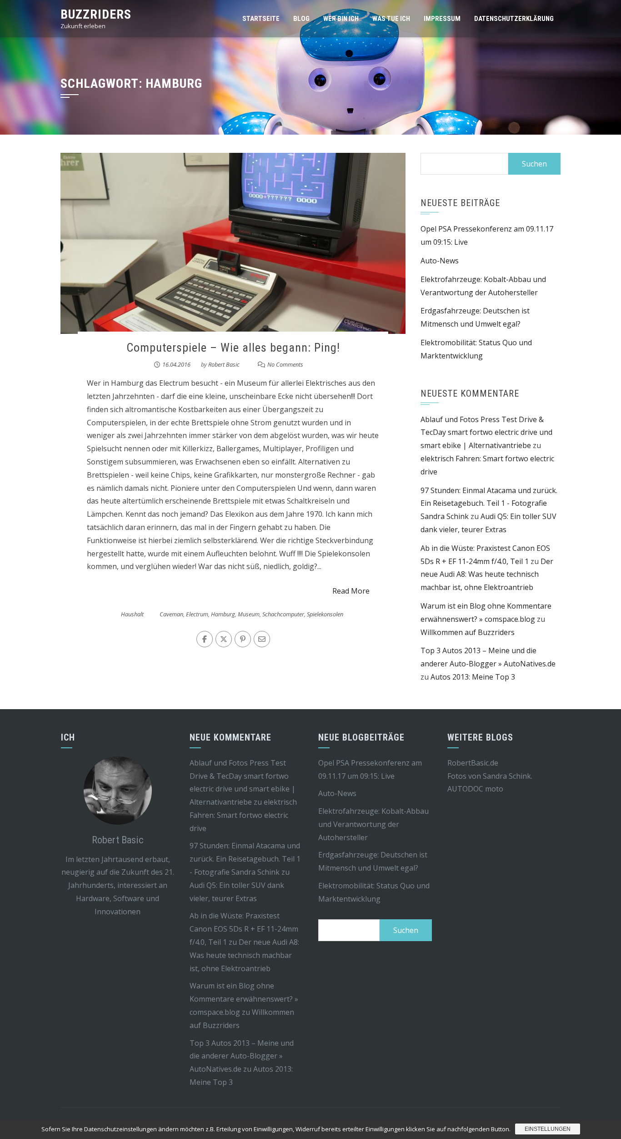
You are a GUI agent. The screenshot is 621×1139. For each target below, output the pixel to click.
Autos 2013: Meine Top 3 (473, 677)
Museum (249, 614)
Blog (301, 19)
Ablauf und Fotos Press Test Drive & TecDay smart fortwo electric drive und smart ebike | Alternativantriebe (486, 432)
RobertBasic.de (472, 763)
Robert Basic (224, 364)
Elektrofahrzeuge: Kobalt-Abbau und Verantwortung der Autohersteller (373, 824)
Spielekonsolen (325, 614)
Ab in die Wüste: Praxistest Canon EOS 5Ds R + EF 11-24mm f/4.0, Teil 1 (244, 929)
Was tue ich (391, 19)
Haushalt (132, 614)
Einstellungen (548, 1129)
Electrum (197, 614)
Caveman (171, 614)
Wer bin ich (341, 19)
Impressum (442, 19)
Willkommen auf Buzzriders (468, 632)
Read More (351, 591)
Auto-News (440, 261)
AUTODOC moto (475, 789)
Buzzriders (95, 14)
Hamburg (223, 614)
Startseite (261, 19)
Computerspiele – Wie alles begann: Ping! (233, 347)
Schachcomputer (283, 614)
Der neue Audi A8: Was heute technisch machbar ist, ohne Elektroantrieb (487, 574)
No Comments (285, 364)
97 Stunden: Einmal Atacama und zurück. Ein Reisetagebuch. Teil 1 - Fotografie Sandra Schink (489, 503)
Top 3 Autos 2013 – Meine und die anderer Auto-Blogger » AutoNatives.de (242, 1056)
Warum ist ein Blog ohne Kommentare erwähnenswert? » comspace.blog (244, 999)
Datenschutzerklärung (514, 19)
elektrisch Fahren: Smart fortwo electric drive (243, 815)
